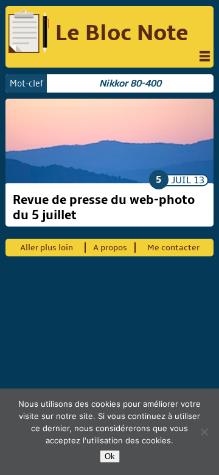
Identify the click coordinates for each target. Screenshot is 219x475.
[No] (204, 432)
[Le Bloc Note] (29, 32)
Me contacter (173, 247)
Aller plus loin (46, 247)
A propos (110, 247)
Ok (110, 456)
